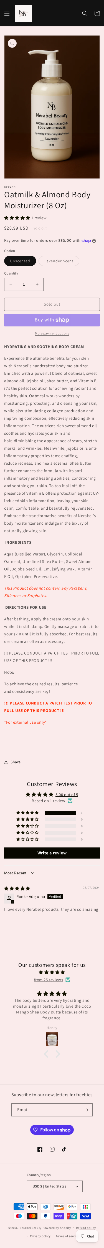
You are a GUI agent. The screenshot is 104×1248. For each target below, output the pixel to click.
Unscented (23, 262)
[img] (17, 888)
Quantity (11, 273)
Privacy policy (40, 1236)
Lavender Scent (61, 262)
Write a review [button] (52, 853)
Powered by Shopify (56, 1227)
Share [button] (16, 761)
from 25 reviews (48, 979)
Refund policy (86, 1228)
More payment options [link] (52, 333)
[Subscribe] (86, 1109)
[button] (7, 13)
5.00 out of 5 (66, 794)
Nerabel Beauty (30, 1227)
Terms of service (67, 1236)
